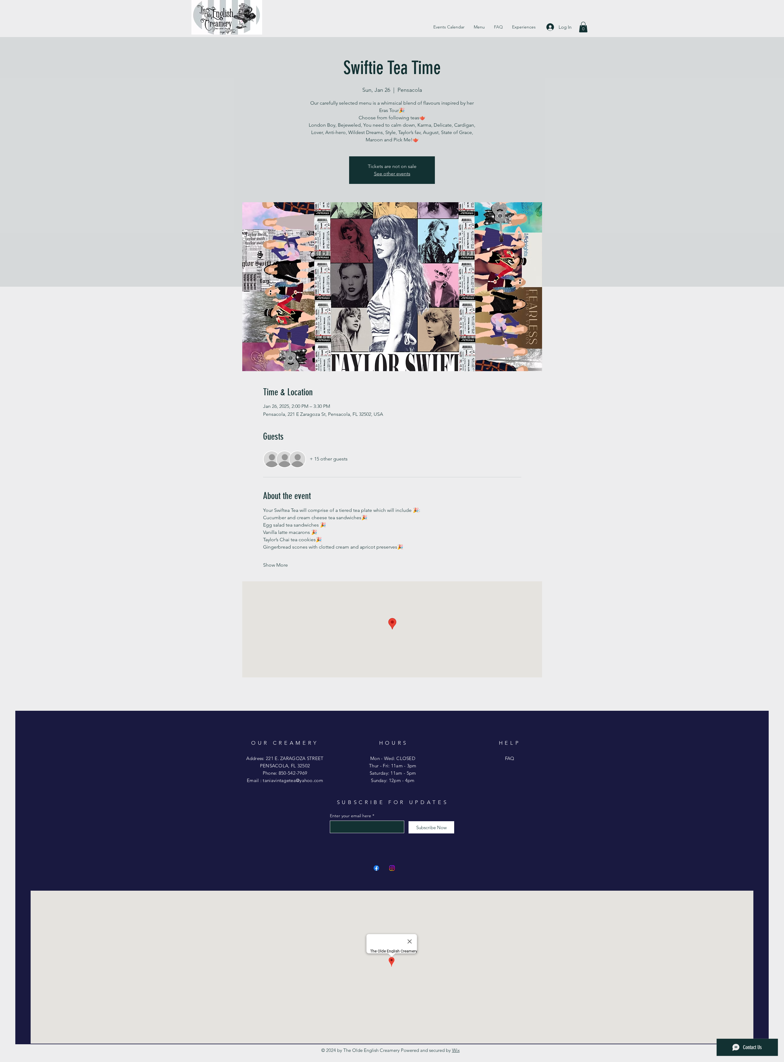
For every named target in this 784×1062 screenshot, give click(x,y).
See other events (392, 174)
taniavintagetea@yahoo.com (293, 780)
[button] (583, 27)
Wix (456, 1050)
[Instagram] (392, 868)
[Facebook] (376, 868)
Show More (275, 565)
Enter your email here (350, 816)
